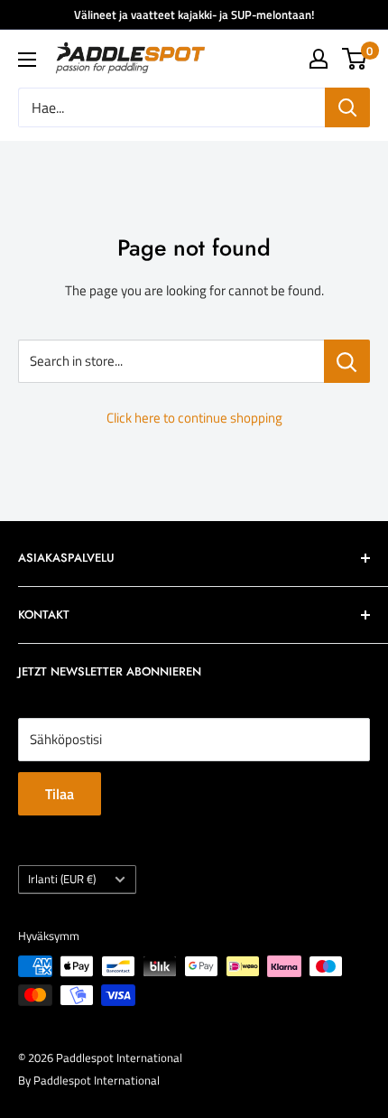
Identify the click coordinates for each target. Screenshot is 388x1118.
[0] (355, 59)
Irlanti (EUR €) (62, 879)
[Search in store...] (347, 361)
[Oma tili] (318, 59)
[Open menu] (27, 59)
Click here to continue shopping (194, 417)
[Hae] (347, 107)
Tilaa (59, 794)
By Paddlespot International (89, 1080)
